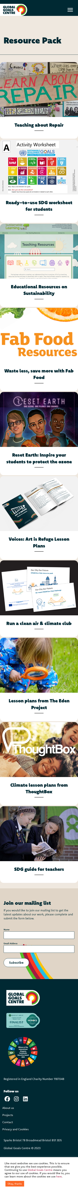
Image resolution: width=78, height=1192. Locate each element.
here (59, 1176)
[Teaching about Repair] (39, 100)
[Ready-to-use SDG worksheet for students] (39, 181)
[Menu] (70, 10)
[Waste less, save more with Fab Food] (39, 349)
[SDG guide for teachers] (39, 844)
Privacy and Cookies (15, 1129)
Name (7, 929)
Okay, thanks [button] (15, 1183)
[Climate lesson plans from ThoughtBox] (39, 763)
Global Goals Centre (40, 1170)
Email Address (11, 943)
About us (8, 1108)
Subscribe (16, 962)
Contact (7, 1122)
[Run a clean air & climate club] (39, 598)
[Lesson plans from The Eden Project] (39, 679)
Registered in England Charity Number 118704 (33, 1079)
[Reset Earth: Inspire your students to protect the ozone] (39, 433)
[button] (7, 1099)
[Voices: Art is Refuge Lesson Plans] (39, 517)
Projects (7, 1115)
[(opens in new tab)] (23, 997)
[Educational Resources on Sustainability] (39, 265)
